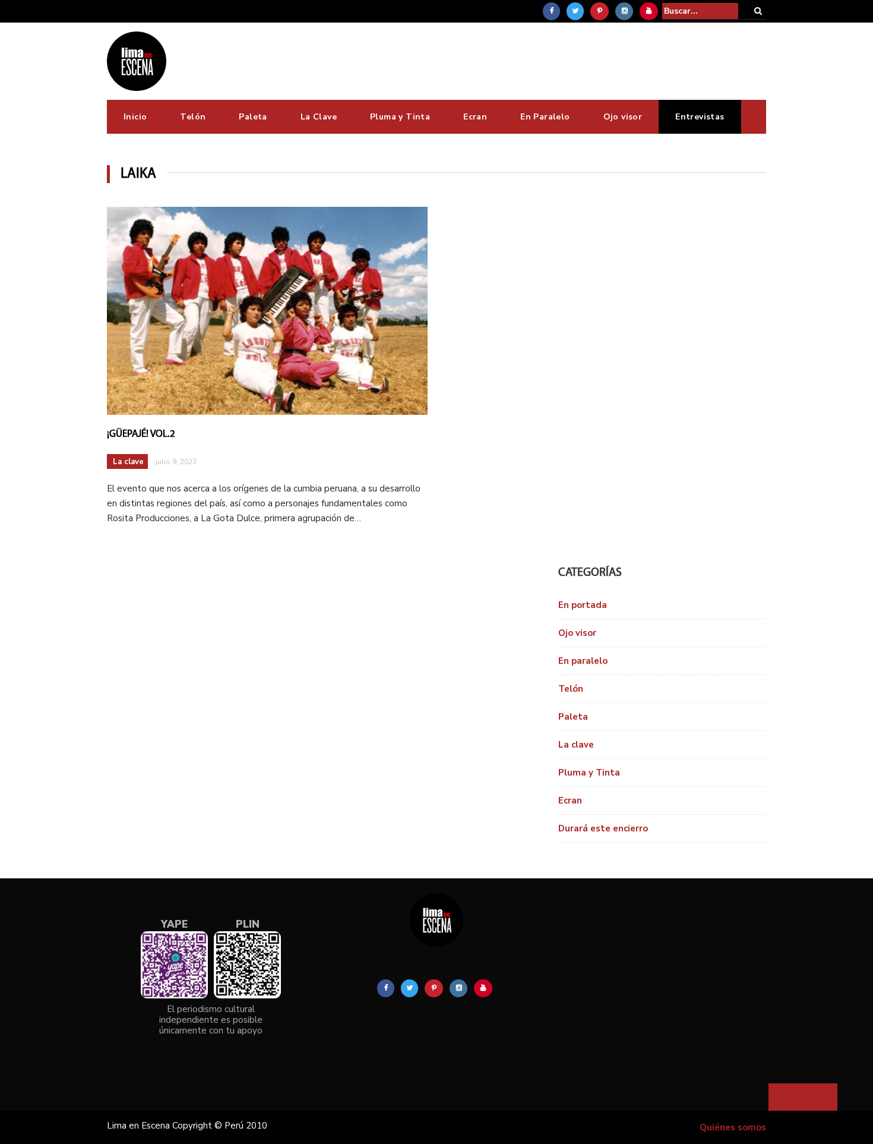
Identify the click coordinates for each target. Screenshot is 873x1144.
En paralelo (583, 661)
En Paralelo (545, 116)
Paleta (253, 116)
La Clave (319, 116)
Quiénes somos (733, 1127)
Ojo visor (623, 116)
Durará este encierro (603, 828)
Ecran (475, 116)
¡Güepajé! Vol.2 (141, 434)
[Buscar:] (700, 11)
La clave (128, 461)
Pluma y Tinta (400, 116)
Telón (192, 116)
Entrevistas (699, 116)
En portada (582, 605)
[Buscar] (758, 11)
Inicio (135, 116)
